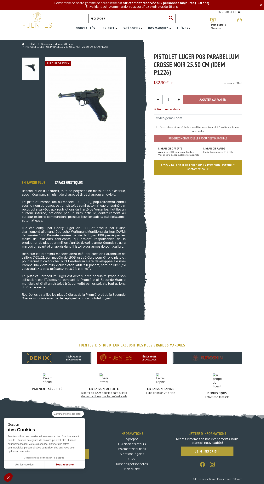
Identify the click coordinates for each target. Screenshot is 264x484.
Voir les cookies (24, 464)
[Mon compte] (213, 21)
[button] (8, 477)
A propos (132, 439)
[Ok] (171, 18)
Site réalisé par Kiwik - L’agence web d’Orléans (217, 479)
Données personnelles (132, 464)
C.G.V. (131, 459)
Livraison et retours (132, 444)
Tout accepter (65, 464)
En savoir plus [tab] (33, 182)
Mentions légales (132, 454)
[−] (158, 99)
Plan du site (132, 469)
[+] (178, 99)
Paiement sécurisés (132, 449)
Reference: (229, 83)
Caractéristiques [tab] (69, 182)
